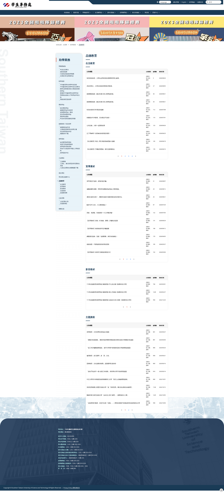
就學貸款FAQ (64, 153)
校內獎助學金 (64, 108)
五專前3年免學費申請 (67, 76)
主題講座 (63, 191)
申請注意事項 (64, 70)
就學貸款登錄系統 (65, 146)
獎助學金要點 (64, 116)
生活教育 (63, 184)
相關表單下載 (64, 134)
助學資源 (61, 81)
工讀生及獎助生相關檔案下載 (69, 168)
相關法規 (61, 209)
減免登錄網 (63, 72)
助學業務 (73, 45)
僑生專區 (61, 173)
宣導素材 (63, 186)
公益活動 (61, 198)
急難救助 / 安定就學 (65, 124)
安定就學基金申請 (65, 131)
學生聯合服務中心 (64, 177)
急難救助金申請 (65, 127)
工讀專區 (61, 158)
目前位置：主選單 (61, 45)
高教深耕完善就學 (65, 99)
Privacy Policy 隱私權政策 (71, 488)
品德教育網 (63, 193)
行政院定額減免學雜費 (67, 74)
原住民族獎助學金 (65, 114)
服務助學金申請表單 (66, 110)
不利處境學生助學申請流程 (68, 85)
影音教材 (63, 188)
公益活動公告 (64, 201)
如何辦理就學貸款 (65, 142)
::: (0, 11)
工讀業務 (63, 161)
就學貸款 (61, 139)
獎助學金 (61, 105)
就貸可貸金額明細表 (66, 144)
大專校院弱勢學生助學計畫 (68, 129)
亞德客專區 (63, 203)
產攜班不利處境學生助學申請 (69, 93)
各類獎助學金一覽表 (66, 112)
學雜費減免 (62, 66)
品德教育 (81, 45)
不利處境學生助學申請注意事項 (70, 87)
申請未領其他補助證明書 (68, 119)
